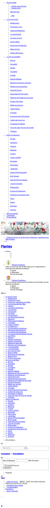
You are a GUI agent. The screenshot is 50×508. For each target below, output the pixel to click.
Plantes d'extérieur (19, 280)
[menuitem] (18, 6)
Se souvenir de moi (12, 466)
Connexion (5, 454)
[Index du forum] (24, 229)
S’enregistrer (18, 454)
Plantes (6, 246)
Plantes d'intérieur (18, 265)
